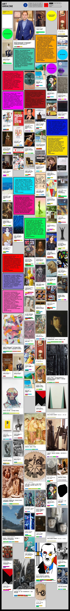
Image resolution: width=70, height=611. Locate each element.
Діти (25, 294)
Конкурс (4, 589)
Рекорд (48, 307)
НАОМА (48, 480)
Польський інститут (6, 590)
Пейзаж (7, 541)
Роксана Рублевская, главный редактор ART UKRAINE (22, 42)
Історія (51, 229)
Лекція (30, 557)
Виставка (42, 194)
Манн (48, 382)
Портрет (4, 152)
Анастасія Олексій (32, 445)
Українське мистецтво (28, 449)
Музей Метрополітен (6, 566)
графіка (40, 194)
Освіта (26, 557)
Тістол (45, 580)
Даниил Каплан (42, 574)
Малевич (40, 411)
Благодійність (49, 257)
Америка (40, 536)
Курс (28, 557)
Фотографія (27, 369)
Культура (18, 46)
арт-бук (57, 456)
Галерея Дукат (30, 317)
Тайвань (30, 369)
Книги (48, 456)
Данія (43, 580)
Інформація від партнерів (50, 99)
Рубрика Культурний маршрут (51, 417)
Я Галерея (29, 488)
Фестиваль (26, 370)
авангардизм (42, 579)
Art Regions (57, 382)
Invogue (59, 504)
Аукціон (21, 46)
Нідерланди (40, 389)
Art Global (49, 342)
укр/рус (51, 3)
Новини (31, 3)
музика (48, 230)
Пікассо (37, 389)
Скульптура (51, 456)
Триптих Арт (19, 351)
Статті (35, 3)
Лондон (21, 240)
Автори (31, 6)
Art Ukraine (53, 451)
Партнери (40, 6)
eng (55, 3)
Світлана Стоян (9, 498)
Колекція (48, 178)
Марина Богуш (31, 482)
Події (40, 3)
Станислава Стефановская (11, 536)
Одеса (65, 504)
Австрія (59, 565)
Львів (26, 511)
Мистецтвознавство (35, 488)
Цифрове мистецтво (28, 535)
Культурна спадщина (39, 311)
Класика (10, 152)
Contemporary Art (61, 197)
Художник (7, 351)
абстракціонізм (14, 351)
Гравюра (39, 488)
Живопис (4, 200)
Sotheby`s (41, 85)
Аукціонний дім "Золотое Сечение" (40, 32)
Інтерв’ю (15, 46)
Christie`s (37, 85)
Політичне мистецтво (39, 513)
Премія (37, 411)
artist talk (51, 480)
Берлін (37, 514)
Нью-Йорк (40, 148)
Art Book (54, 456)
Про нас (35, 6)
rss (59, 3)
